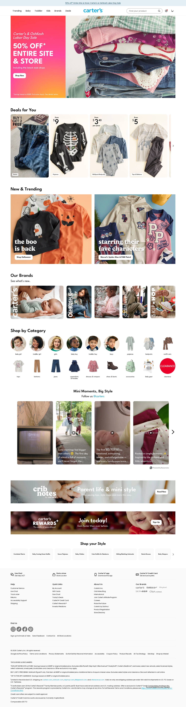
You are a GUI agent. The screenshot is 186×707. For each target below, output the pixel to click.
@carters (99, 396)
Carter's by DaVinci (101, 606)
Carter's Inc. (98, 588)
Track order (15, 594)
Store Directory (99, 612)
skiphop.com (69, 680)
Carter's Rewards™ (59, 603)
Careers (97, 600)
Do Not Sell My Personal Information (79, 654)
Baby (28, 10)
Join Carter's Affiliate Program (105, 597)
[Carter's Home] (93, 10)
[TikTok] (19, 629)
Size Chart (56, 594)
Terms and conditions (38, 654)
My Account (56, 588)
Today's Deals (57, 597)
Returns (13, 597)
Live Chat (14, 591)
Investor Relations (59, 606)
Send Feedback (38, 636)
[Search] (159, 11)
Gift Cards (56, 591)
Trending (17, 10)
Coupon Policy (112, 654)
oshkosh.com (58, 680)
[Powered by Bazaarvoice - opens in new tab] (159, 468)
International (99, 594)
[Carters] (140, 588)
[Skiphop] (141, 591)
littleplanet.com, (81, 680)
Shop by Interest (162, 654)
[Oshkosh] (152, 588)
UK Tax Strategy (140, 654)
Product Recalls (126, 654)
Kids (48, 10)
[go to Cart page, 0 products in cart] (172, 11)
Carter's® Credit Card (60, 600)
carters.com (47, 680)
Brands (57, 10)
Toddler (38, 10)
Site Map (151, 654)
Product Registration (102, 609)
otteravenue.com (97, 680)
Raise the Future (100, 603)
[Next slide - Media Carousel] (172, 431)
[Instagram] (13, 629)
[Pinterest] (30, 629)
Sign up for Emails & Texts (20, 636)
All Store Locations (64, 636)
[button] (173, 146)
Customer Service (17, 588)
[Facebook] (24, 629)
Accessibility (99, 654)
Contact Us (50, 636)
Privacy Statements (56, 654)
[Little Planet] (163, 588)
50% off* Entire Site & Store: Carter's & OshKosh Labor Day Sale (93, 3)
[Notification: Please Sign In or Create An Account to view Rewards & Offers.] (166, 11)
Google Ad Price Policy (19, 654)
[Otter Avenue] (155, 591)
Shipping (14, 603)
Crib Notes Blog (100, 591)
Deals (68, 10)
